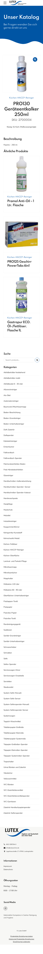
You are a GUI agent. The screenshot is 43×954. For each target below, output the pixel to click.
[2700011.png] (21, 174)
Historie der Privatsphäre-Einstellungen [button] (21, 939)
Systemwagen (9, 716)
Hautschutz (8, 510)
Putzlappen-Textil (11, 601)
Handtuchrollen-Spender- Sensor (17, 487)
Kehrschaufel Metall (11, 538)
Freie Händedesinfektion (13, 469)
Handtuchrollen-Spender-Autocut (17, 492)
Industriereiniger (10, 521)
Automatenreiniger (11, 401)
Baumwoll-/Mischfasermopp (15, 407)
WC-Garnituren (10, 801)
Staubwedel (8, 687)
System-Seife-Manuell (12, 693)
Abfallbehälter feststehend (14, 372)
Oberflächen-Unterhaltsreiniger (16, 595)
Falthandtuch (9, 452)
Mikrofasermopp (10, 567)
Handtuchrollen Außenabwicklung (17, 481)
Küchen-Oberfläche (11, 555)
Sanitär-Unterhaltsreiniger (14, 641)
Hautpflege (8, 504)
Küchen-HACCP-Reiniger (21, 98)
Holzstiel (7, 515)
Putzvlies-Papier (10, 613)
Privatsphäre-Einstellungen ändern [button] (21, 936)
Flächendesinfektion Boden (14, 464)
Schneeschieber (10, 647)
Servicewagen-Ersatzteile (14, 675)
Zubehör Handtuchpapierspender (17, 807)
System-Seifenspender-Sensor (16, 710)
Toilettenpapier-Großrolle (14, 727)
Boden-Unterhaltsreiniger (14, 424)
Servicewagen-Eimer (12, 670)
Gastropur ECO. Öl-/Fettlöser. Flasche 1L (19, 326)
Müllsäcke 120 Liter (11, 584)
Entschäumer (9, 447)
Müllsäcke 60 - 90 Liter (13, 590)
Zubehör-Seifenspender (13, 813)
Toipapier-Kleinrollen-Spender (16, 750)
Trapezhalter (9, 761)
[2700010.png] (21, 234)
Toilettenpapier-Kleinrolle (14, 733)
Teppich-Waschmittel (12, 721)
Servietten (8, 681)
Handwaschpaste (11, 498)
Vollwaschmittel (10, 778)
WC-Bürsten (9, 784)
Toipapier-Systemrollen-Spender (17, 756)
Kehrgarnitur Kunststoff (13, 532)
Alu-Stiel (7, 395)
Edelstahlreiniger (10, 441)
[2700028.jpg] (21, 295)
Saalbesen (8, 630)
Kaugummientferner (11, 527)
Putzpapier (8, 607)
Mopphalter (8, 578)
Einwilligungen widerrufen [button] (21, 942)
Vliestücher (8, 773)
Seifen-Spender (10, 664)
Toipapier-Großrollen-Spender (16, 744)
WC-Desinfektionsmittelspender (17, 796)
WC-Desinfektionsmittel (13, 790)
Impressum (8, 866)
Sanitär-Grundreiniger (12, 635)
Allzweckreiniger (10, 389)
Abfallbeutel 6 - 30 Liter (13, 384)
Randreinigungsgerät (12, 624)
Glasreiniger (8, 475)
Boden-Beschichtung (12, 412)
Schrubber (8, 653)
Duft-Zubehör (9, 429)
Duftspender (9, 435)
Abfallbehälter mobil (12, 378)
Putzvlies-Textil (10, 618)
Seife (6, 658)
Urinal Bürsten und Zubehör (15, 767)
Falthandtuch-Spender (13, 458)
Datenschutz (8, 869)
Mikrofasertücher (10, 572)
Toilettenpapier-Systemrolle (15, 738)
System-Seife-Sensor (12, 698)
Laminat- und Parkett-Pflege (15, 561)
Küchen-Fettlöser (10, 544)
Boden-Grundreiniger (12, 418)
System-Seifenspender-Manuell (16, 704)
